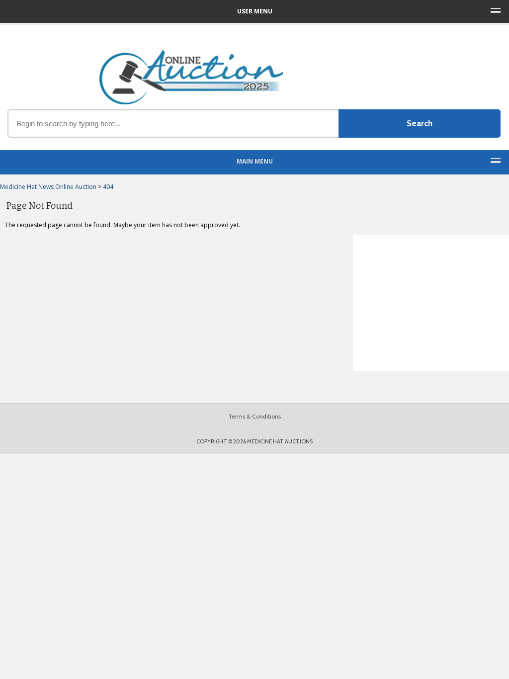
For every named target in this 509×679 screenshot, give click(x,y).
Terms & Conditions (254, 416)
